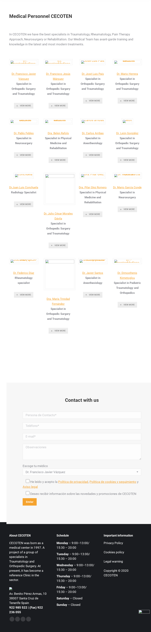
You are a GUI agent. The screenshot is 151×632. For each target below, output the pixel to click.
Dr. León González (127, 133)
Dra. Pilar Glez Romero (93, 187)
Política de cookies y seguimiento (112, 482)
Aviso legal (30, 487)
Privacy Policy (113, 543)
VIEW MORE (25, 106)
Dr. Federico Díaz (23, 273)
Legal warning (113, 561)
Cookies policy (114, 552)
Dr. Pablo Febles (24, 133)
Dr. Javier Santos (92, 273)
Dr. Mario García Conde (127, 187)
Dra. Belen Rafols (58, 133)
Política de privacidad (73, 482)
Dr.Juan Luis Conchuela (23, 187)
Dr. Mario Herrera (127, 74)
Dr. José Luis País (93, 74)
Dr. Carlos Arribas (93, 133)
